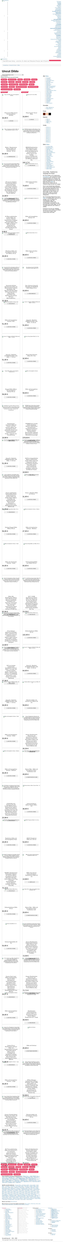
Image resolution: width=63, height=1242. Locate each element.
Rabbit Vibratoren (8, 1224)
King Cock (49, 108)
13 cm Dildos (13, 1193)
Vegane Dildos (49, 167)
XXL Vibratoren (8, 1234)
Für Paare (59, 31)
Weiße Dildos (36, 1186)
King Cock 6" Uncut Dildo (31, 113)
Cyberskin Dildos (36, 1189)
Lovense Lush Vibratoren (41, 1213)
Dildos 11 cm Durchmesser (18, 1198)
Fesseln (59, 43)
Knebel (59, 47)
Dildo (52, 181)
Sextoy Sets (58, 38)
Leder (48, 120)
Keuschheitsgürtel (57, 46)
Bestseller (59, 2)
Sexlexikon (53, 1230)
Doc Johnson (50, 107)
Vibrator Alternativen (9, 1204)
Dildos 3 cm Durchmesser (31, 1196)
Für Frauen (59, 1)
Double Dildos (49, 153)
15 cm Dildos (33, 1190)
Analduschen (58, 51)
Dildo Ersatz (33, 1203)
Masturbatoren (57, 19)
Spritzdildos (59, 5)
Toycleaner (59, 55)
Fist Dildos (48, 157)
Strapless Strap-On (49, 165)
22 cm (48, 134)
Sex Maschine (8, 1225)
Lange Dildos (48, 160)
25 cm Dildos (25, 1191)
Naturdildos (34, 79)
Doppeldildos (27, 79)
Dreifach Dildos (49, 154)
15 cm (48, 128)
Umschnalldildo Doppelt (9, 1231)
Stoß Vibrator (7, 1229)
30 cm (48, 142)
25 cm (48, 137)
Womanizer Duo (39, 1222)
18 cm (48, 131)
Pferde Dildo (48, 96)
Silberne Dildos (21, 1186)
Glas (48, 119)
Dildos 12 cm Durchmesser (29, 1198)
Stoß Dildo (7, 1228)
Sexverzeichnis (54, 1226)
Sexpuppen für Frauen (56, 11)
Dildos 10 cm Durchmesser (7, 1198)
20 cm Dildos (15, 1190)
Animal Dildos (4, 84)
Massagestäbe (58, 9)
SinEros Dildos (29, 1199)
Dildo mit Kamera (49, 150)
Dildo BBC (7, 1211)
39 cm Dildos (33, 1194)
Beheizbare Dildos (23, 84)
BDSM (60, 40)
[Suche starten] (55, 60)
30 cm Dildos (10, 1192)
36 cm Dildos (21, 1194)
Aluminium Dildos (17, 1189)
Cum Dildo (7, 1210)
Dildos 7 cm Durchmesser (14, 1197)
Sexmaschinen (58, 10)
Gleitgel (59, 53)
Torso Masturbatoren (57, 21)
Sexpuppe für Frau (8, 1226)
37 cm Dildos (27, 1194)
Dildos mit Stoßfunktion (33, 86)
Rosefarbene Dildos (29, 1186)
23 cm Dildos (21, 1190)
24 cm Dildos (31, 1191)
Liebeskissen (58, 37)
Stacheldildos (48, 164)
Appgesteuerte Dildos (21, 1195)
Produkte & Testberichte (56, 1220)
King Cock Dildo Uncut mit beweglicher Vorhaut (11, 114)
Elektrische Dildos (49, 156)
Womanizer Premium (40, 1223)
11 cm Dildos (10, 1194)
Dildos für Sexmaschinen (21, 86)
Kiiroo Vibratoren (39, 1211)
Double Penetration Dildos (7, 89)
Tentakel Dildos (49, 166)
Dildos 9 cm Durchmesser (35, 1197)
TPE (48, 122)
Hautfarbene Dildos (25, 1185)
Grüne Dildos (7, 1186)
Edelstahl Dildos (24, 1188)
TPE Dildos (33, 1187)
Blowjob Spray (58, 52)
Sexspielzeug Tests (55, 1221)
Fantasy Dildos (49, 92)
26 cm (48, 138)
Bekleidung (59, 57)
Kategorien (50, 1208)
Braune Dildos (33, 1185)
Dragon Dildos (17, 89)
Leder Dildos (4, 1189)
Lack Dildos (4, 1190)
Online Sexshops (54, 1225)
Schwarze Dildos (18, 1185)
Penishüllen (59, 22)
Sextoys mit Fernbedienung (56, 39)
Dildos (59, 4)
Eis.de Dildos (23, 1199)
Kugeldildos (48, 159)
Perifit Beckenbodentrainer (40, 1217)
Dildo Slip (7, 1214)
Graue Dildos (4, 1187)
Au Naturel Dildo (49, 146)
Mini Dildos (48, 162)
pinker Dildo (38, 1218)
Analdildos (48, 78)
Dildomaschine (8, 1216)
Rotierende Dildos (30, 1195)
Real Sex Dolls (58, 26)
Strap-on (59, 6)
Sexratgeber (53, 1231)
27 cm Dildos (21, 1192)
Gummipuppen (58, 25)
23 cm (48, 135)
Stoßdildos (48, 101)
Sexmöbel (58, 35)
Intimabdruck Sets (57, 32)
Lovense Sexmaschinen (40, 1214)
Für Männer (59, 15)
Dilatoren (59, 17)
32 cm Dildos (7, 1193)
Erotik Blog (53, 1229)
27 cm (48, 139)
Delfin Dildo (48, 149)
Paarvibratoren (58, 34)
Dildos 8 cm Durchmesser (24, 1197)
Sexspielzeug (46, 176)
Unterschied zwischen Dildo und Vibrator (21, 1204)
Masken (59, 48)
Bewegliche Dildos (49, 147)
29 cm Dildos (33, 1192)
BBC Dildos (4, 79)
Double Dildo (7, 1217)
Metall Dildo (7, 1220)
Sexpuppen (58, 24)
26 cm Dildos (16, 1192)
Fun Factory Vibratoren (40, 1209)
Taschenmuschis (58, 27)
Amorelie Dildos (11, 1199)
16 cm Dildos (13, 1191)
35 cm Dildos (25, 1193)
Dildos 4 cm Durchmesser (10, 1196)
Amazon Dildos (37, 1198)
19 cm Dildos (27, 1190)
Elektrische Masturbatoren (56, 20)
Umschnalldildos (58, 7)
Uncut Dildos (7, 1232)
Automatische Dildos (13, 84)
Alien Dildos (48, 77)
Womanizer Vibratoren (40, 1224)
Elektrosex (59, 42)
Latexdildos (18, 1188)
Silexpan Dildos (11, 1189)
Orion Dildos (17, 1199)
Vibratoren (58, 13)
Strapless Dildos (8, 1230)
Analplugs (59, 3)
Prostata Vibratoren (57, 30)
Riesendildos (48, 99)
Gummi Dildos (36, 1188)
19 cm (48, 132)
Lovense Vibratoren (39, 1215)
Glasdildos (28, 1187)
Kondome (59, 54)
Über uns (53, 1234)
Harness (59, 45)
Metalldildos (13, 1188)
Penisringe (59, 23)
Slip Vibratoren (58, 14)
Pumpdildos (48, 97)
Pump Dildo (7, 1223)
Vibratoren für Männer (55, 28)
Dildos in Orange (14, 1186)
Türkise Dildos (10, 1187)
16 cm (48, 129)
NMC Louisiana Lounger (40, 1216)
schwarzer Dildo (39, 1220)
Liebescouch (58, 36)
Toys (54, 1209)
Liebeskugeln (58, 8)
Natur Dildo (7, 1221)
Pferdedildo (7, 1222)
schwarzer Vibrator (39, 1221)
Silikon (48, 121)
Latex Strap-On (39, 1212)
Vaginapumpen (58, 12)
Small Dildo (7, 1227)
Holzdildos (48, 158)
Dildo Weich (7, 1215)
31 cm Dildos (16, 1194)
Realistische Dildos (49, 98)
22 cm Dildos (7, 1191)
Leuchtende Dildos (49, 161)
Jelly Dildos (30, 1188)
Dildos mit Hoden (49, 151)
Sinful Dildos (5, 1199)
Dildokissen (12, 86)
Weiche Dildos (49, 168)
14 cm (48, 127)
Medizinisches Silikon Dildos (27, 1189)
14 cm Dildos (36, 1191)
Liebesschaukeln (58, 33)
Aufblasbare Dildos (13, 1195)
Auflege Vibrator (8, 1209)
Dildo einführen (28, 1203)
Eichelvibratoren (58, 29)
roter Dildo (38, 1219)
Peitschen (59, 49)
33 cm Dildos (19, 1193)
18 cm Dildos (9, 1190)
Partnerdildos (48, 95)
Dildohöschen (4, 86)
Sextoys (55, 1210)
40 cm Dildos (36, 1193)
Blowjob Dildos (49, 148)
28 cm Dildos (4, 1192)
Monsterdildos (49, 93)
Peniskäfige (59, 50)
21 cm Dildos (19, 1191)
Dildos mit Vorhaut (12, 79)
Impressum (53, 1233)
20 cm (48, 133)
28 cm (48, 140)
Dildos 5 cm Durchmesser (21, 1196)
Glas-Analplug (38, 1210)
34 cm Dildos (27, 1192)
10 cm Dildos (31, 1193)
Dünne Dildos (48, 155)
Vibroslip (6, 1233)
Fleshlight (59, 18)
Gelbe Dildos (16, 1187)
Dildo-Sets (31, 84)
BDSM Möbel (58, 41)
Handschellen (58, 44)
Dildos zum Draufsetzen (50, 152)
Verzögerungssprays (57, 56)
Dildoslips (20, 79)
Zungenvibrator (8, 1235)
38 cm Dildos (4, 1194)
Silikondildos (22, 1187)
